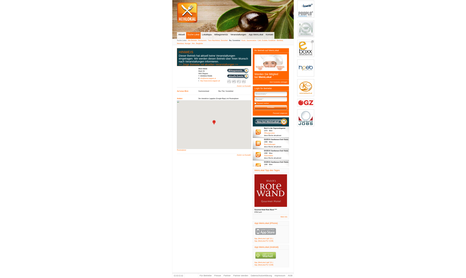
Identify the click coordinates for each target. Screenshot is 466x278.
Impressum (280, 275)
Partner (227, 275)
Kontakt (269, 34)
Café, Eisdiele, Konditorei (266, 40)
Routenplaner (181, 150)
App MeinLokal (256, 34)
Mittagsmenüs (221, 34)
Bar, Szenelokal (234, 40)
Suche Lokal (193, 34)
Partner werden (240, 275)
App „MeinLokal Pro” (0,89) (263, 241)
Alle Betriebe (192, 40)
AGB (290, 275)
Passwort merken (263, 103)
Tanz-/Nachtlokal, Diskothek (218, 40)
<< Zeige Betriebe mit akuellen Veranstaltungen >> (208, 64)
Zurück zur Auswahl (244, 86)
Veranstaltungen (238, 34)
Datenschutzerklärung (261, 275)
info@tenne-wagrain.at (208, 78)
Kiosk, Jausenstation (248, 40)
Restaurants (202, 40)
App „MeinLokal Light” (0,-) (263, 238)
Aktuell (181, 34)
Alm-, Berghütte (197, 43)
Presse (217, 275)
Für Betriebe (206, 275)
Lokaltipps (207, 34)
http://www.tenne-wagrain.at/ (210, 81)
